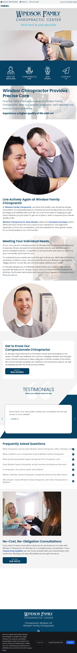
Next (74, 418)
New (47, 77)
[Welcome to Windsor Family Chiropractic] (38, 26)
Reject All (40, 642)
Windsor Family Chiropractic (18, 207)
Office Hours (34, 2)
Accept (70, 642)
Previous (2, 418)
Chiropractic (29, 77)
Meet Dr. (10, 77)
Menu (5, 6)
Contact (66, 77)
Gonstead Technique (58, 222)
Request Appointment (10, 2)
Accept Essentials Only (56, 642)
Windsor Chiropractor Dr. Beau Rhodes (20, 222)
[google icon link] (38, 631)
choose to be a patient (13, 551)
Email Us (24, 2)
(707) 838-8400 (70, 2)
